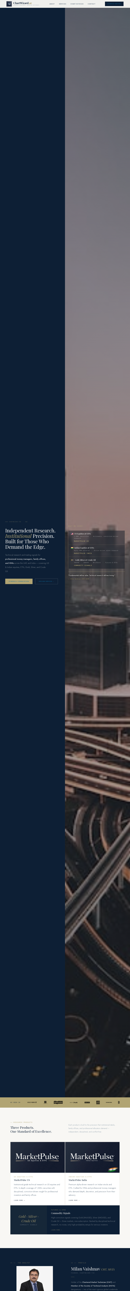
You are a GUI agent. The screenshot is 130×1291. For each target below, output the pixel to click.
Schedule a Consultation (19, 581)
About (52, 4)
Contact (91, 4)
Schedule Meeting (114, 4)
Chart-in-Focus (76, 4)
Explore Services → (46, 581)
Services (62, 4)
